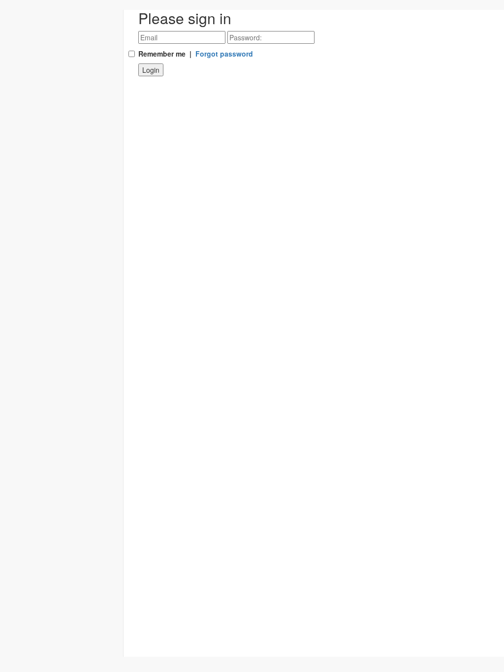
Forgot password (224, 54)
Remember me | (195, 54)
